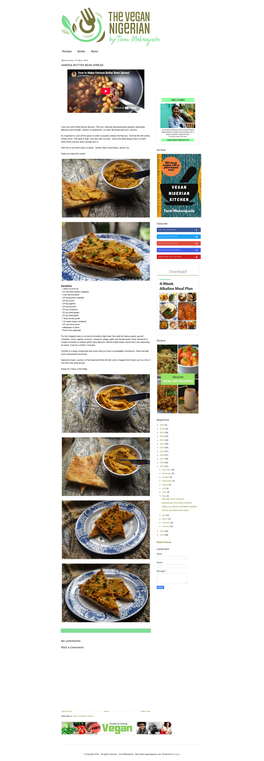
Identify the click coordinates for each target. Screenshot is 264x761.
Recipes (67, 51)
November (167, 473)
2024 (162, 432)
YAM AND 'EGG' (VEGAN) (173, 499)
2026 (162, 425)
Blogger (176, 754)
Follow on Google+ (168, 243)
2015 (162, 466)
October (166, 477)
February (166, 523)
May (164, 496)
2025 (162, 429)
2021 (162, 444)
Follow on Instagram (169, 250)
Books (81, 51)
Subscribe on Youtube (169, 257)
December (167, 470)
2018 (162, 455)
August (165, 485)
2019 (162, 451)
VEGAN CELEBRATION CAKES (175, 510)
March (165, 519)
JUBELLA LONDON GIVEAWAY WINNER (179, 507)
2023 (162, 436)
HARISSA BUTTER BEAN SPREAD (177, 503)
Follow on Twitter (168, 236)
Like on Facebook (167, 230)
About (94, 51)
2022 (162, 440)
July (164, 488)
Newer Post (67, 711)
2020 (162, 447)
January (166, 526)
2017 (162, 459)
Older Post (145, 711)
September (167, 481)
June (164, 492)
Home (106, 711)
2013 (162, 535)
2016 (162, 462)
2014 (162, 531)
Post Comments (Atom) (83, 716)
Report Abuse (164, 542)
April (164, 515)
